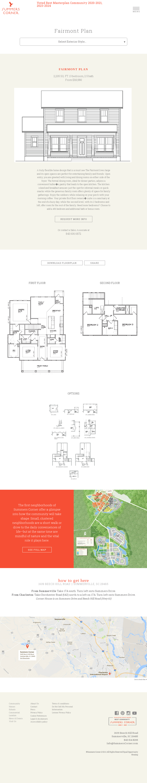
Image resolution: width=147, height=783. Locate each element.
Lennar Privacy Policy (61, 712)
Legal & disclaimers (39, 718)
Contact (33, 706)
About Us (34, 703)
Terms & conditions (60, 703)
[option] (73, 127)
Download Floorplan (62, 262)
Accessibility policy (38, 721)
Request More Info (73, 219)
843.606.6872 (73, 233)
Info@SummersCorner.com (122, 743)
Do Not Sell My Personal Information (62, 708)
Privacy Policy (36, 712)
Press (32, 709)
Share (94, 262)
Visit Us (12, 721)
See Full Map (37, 549)
